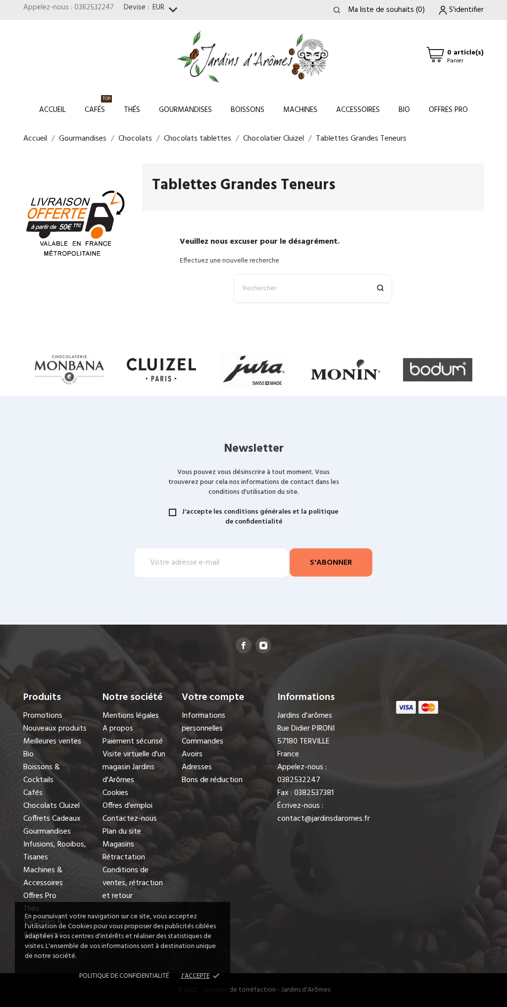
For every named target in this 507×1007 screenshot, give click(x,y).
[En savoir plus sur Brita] (438, 370)
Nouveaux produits (55, 728)
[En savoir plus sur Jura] (161, 370)
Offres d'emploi (127, 805)
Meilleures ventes (52, 741)
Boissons (247, 110)
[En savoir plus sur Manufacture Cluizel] (69, 370)
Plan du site (121, 831)
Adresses (197, 767)
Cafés (97, 105)
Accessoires (358, 110)
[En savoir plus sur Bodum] (346, 370)
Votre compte (213, 697)
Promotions (42, 715)
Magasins (118, 844)
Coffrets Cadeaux (52, 818)
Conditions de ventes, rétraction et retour (132, 883)
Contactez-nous (129, 818)
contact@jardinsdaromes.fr (323, 818)
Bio (404, 110)
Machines (300, 110)
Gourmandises (185, 110)
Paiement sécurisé (132, 741)
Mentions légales (130, 715)
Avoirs (192, 754)
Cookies (115, 793)
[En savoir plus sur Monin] (253, 370)
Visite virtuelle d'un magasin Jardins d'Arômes (133, 767)
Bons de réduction (212, 780)
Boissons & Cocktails (41, 774)
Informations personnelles (203, 722)
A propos (117, 728)
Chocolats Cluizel (51, 805)
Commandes (202, 741)
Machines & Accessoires (43, 877)
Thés (132, 110)
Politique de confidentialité (124, 976)
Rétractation (123, 857)
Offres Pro (448, 110)
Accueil (52, 110)
